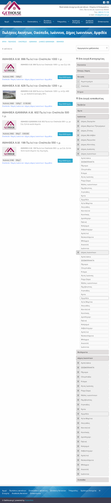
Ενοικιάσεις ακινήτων (38, 490)
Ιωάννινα (33, 41)
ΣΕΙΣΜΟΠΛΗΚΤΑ (87, 162)
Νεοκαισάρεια (87, 237)
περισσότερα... (65, 77)
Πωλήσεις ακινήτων (17, 490)
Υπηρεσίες (61, 21)
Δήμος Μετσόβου (88, 135)
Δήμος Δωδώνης (88, 149)
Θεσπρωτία (82, 352)
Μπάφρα (85, 240)
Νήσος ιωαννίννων (89, 184)
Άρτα (79, 110)
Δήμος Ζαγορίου (88, 121)
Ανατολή (85, 244)
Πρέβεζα (81, 104)
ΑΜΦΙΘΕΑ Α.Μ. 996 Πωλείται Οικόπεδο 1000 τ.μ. (32, 59)
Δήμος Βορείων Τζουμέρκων (93, 126)
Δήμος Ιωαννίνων (46, 41)
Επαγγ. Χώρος (83, 70)
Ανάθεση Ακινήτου (19, 493)
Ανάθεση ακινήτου (89, 21)
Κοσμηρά (85, 225)
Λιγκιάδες (85, 192)
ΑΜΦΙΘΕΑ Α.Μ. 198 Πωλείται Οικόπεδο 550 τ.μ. (31, 142)
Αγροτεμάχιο (87, 81)
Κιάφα (84, 173)
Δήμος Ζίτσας (87, 130)
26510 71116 (103, 12)
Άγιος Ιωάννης (87, 177)
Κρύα (83, 195)
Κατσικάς (85, 214)
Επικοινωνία (103, 21)
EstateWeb (29, 500)
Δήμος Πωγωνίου (88, 140)
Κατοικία (81, 64)
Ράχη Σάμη (86, 180)
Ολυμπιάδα (86, 169)
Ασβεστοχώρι (87, 229)
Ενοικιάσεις (33, 21)
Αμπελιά (85, 233)
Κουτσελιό (85, 210)
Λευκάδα (81, 479)
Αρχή (6, 21)
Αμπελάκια (86, 158)
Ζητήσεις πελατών (47, 21)
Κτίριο (80, 92)
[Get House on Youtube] (108, 2)
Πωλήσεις (18, 21)
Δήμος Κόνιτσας (88, 144)
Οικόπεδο (22, 41)
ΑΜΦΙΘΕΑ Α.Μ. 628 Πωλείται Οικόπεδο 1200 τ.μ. (32, 85)
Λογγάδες (85, 207)
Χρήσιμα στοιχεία (76, 21)
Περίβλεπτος (86, 188)
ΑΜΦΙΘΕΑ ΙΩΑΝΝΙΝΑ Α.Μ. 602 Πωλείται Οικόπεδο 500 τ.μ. (35, 114)
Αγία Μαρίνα (86, 203)
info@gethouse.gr (102, 14)
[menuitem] (6, 21)
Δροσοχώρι (86, 218)
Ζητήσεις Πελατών (58, 490)
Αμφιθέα (60, 41)
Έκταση (80, 76)
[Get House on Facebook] (104, 2)
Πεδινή (84, 222)
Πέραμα (84, 165)
